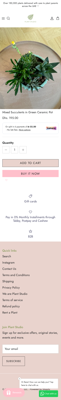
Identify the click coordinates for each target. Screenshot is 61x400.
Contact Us (9, 269)
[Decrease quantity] (5, 149)
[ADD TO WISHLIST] (6, 180)
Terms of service (12, 300)
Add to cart (30, 163)
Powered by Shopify (40, 389)
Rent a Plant (9, 312)
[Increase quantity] (23, 149)
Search (6, 256)
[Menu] (3, 18)
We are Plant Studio (14, 294)
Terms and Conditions (16, 275)
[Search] (10, 18)
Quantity (8, 143)
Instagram (8, 262)
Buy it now (30, 174)
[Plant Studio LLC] (30, 18)
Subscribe (13, 361)
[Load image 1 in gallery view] (30, 68)
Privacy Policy (11, 287)
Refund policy (11, 306)
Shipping (8, 281)
